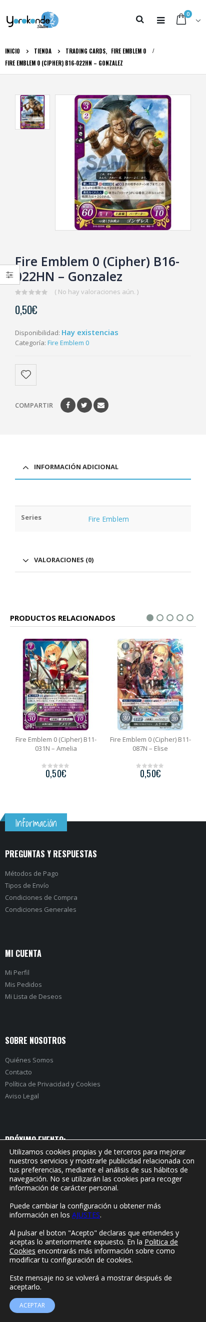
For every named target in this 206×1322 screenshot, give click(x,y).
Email (101, 405)
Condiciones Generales (40, 909)
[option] (32, 112)
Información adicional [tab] (76, 466)
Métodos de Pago (31, 873)
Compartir (34, 405)
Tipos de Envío (27, 885)
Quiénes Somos (29, 1059)
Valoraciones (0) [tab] (64, 559)
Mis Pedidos (23, 984)
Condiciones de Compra (41, 897)
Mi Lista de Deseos (33, 996)
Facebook (68, 405)
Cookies (88, 1083)
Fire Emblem (108, 519)
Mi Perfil (17, 972)
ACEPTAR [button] (32, 1305)
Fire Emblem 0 (68, 342)
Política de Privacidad (37, 1083)
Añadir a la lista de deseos (26, 375)
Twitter (84, 405)
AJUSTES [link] (86, 1214)
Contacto (18, 1071)
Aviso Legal (22, 1095)
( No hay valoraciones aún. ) (96, 291)
